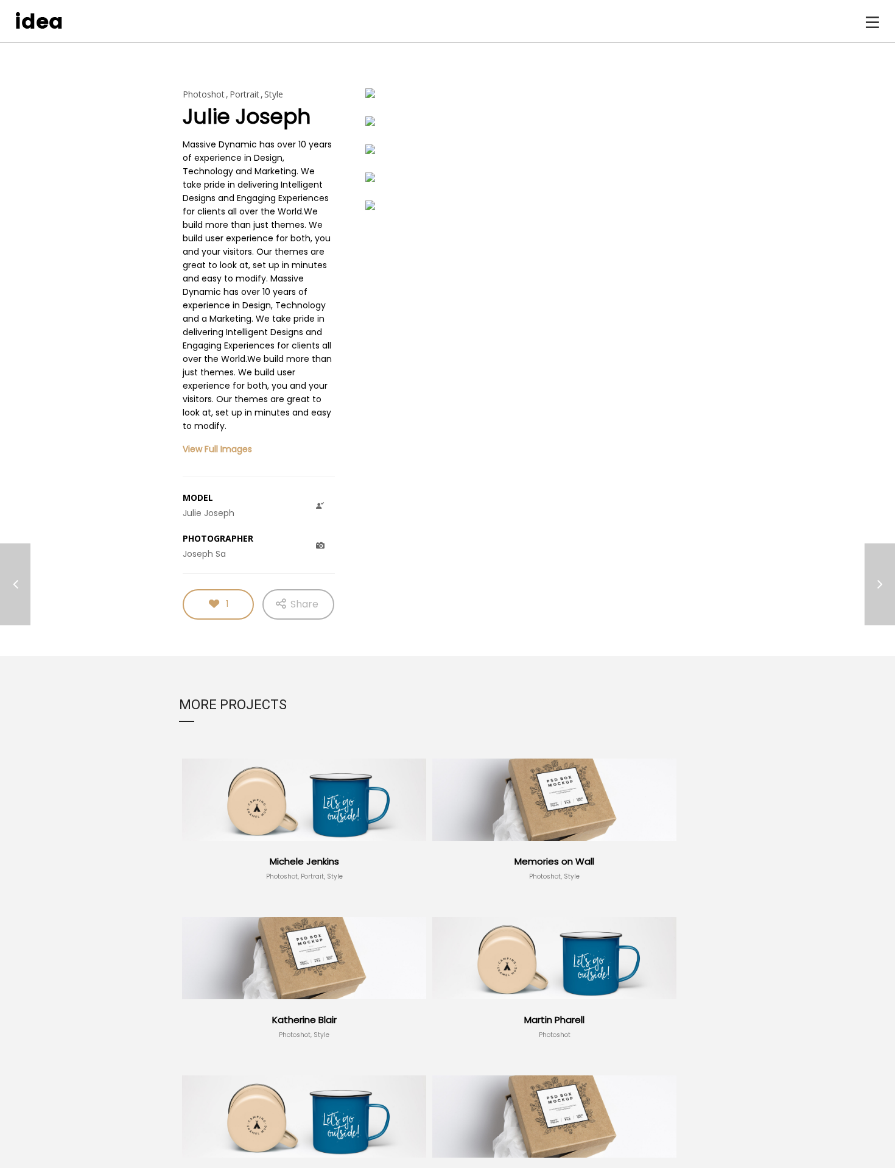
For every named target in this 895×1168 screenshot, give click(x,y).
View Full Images (217, 449)
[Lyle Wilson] (880, 584)
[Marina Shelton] (15, 584)
